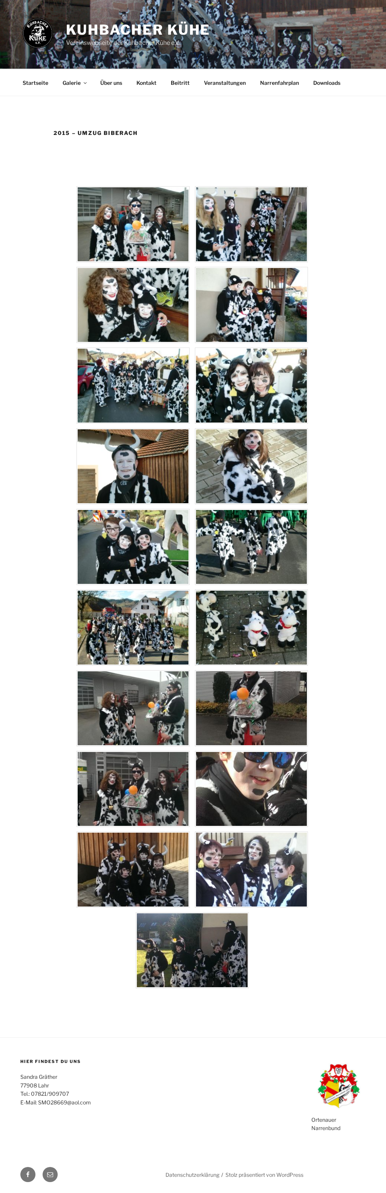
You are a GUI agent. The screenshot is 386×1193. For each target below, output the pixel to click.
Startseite (35, 83)
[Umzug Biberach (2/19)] (251, 260)
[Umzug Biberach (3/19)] (133, 341)
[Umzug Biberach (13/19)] (133, 744)
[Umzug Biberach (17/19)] (133, 905)
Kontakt (146, 83)
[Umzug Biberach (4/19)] (251, 341)
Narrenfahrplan (279, 83)
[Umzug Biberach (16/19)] (251, 825)
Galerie (72, 83)
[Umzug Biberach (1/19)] (133, 260)
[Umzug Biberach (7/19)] (133, 502)
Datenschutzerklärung (192, 1175)
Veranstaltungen (225, 83)
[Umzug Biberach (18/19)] (251, 905)
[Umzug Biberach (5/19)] (133, 421)
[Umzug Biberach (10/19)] (251, 583)
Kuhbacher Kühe (138, 29)
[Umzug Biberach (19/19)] (192, 986)
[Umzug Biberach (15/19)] (133, 825)
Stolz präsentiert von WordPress (264, 1175)
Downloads (326, 83)
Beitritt (180, 83)
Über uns (111, 83)
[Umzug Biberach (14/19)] (251, 744)
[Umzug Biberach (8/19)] (251, 502)
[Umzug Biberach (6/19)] (251, 421)
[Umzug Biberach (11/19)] (133, 663)
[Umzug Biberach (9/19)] (133, 583)
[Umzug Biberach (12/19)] (251, 663)
